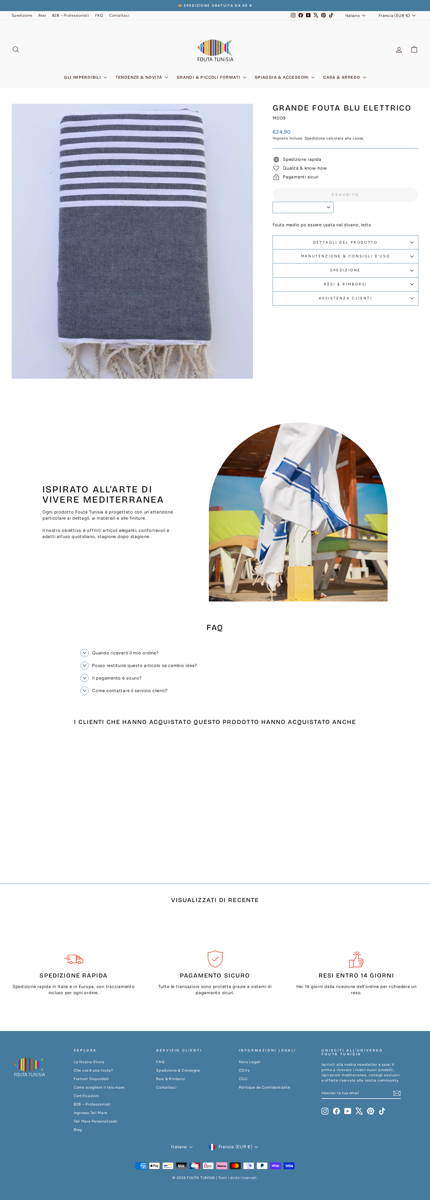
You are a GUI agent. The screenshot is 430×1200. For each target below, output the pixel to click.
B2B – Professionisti (70, 15)
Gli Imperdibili (83, 77)
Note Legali (250, 1062)
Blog (78, 1129)
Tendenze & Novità (140, 77)
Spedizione (22, 15)
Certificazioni (86, 1096)
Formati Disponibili (91, 1079)
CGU (243, 1079)
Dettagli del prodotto (345, 242)
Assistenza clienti (345, 298)
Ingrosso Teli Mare (90, 1113)
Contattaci (119, 15)
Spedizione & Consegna (178, 1070)
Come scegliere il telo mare (99, 1087)
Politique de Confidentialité (264, 1087)
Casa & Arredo (342, 77)
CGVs (244, 1070)
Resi (42, 15)
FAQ (99, 15)
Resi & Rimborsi (345, 284)
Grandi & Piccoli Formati (209, 77)
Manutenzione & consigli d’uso (345, 256)
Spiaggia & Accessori (282, 77)
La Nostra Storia (89, 1062)
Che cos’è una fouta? (93, 1070)
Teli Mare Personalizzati (96, 1121)
